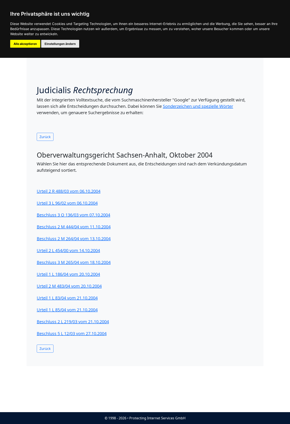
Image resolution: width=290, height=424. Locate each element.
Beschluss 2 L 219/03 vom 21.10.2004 (73, 321)
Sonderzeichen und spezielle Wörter (198, 106)
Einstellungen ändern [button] (60, 44)
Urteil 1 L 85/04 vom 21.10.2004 (67, 310)
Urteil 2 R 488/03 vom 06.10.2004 (68, 191)
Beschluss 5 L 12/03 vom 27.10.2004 (72, 333)
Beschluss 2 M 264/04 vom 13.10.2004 (74, 238)
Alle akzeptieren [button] (25, 44)
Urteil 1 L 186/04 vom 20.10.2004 (68, 274)
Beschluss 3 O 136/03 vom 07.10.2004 (73, 215)
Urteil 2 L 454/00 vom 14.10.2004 (68, 250)
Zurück (45, 136)
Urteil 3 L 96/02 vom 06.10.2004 (67, 203)
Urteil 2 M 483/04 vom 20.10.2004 (69, 286)
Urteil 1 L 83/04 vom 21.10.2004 (67, 298)
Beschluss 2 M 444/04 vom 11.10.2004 (74, 227)
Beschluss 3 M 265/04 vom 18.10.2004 (74, 262)
